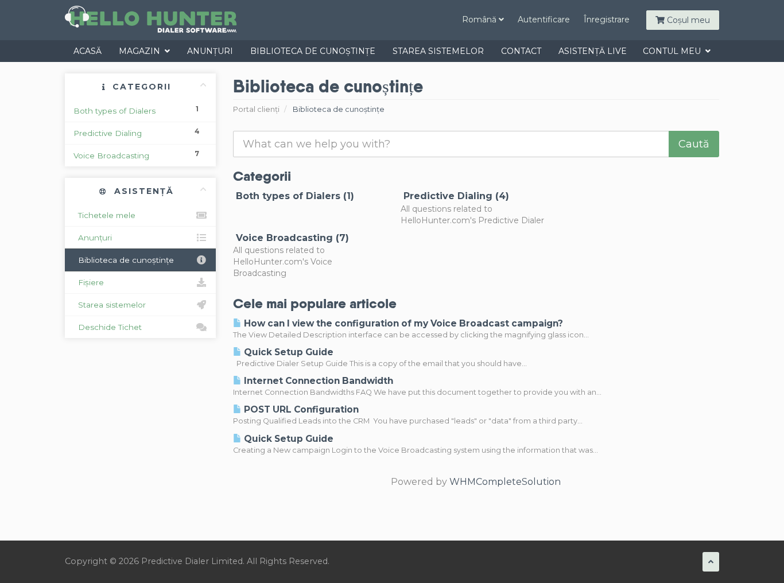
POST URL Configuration (300, 409)
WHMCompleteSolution (505, 481)
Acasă (87, 51)
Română (480, 19)
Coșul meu (687, 20)
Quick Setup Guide (287, 352)
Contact (521, 51)
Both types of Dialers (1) (293, 196)
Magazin (142, 51)
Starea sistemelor (438, 51)
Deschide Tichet (107, 327)
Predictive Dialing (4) (455, 196)
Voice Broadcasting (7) (291, 237)
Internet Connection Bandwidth (317, 380)
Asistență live (592, 51)
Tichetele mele (104, 215)
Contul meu (674, 51)
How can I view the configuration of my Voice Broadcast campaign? (402, 323)
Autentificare (544, 19)
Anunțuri (210, 51)
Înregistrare (607, 19)
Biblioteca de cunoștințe (312, 51)
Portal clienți (256, 109)
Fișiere (88, 282)
